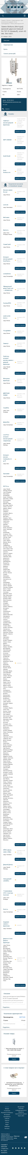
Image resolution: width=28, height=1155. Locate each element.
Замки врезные (16, 20)
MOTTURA (22, 1017)
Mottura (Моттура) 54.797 (17, 23)
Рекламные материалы (7, 1112)
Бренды (7, 1108)
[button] (24, 59)
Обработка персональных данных (21, 1112)
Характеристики (8, 45)
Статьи (7, 1122)
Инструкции (7, 1114)
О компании (7, 1110)
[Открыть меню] (24, 16)
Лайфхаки (7, 1126)
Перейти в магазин (20, 131)
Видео (7, 1124)
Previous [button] (4, 1048)
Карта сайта (21, 1115)
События (7, 1118)
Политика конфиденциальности (21, 1109)
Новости (7, 1120)
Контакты (7, 1128)
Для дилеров (21, 1106)
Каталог (9, 20)
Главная (3, 20)
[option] (9, 80)
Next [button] (23, 1048)
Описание (6, 40)
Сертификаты (7, 1116)
